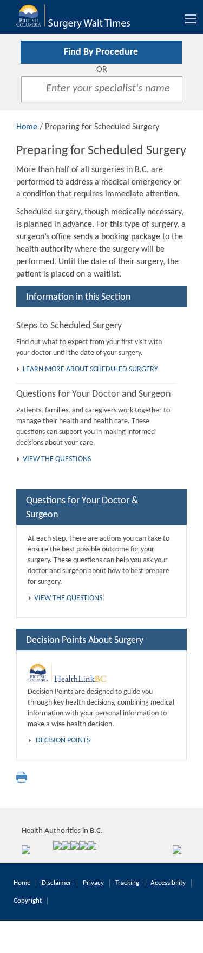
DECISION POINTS (63, 741)
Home (26, 127)
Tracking (127, 882)
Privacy (93, 882)
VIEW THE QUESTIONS (57, 459)
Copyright (28, 900)
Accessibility (168, 882)
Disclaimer (56, 882)
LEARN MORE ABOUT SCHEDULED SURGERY (90, 369)
